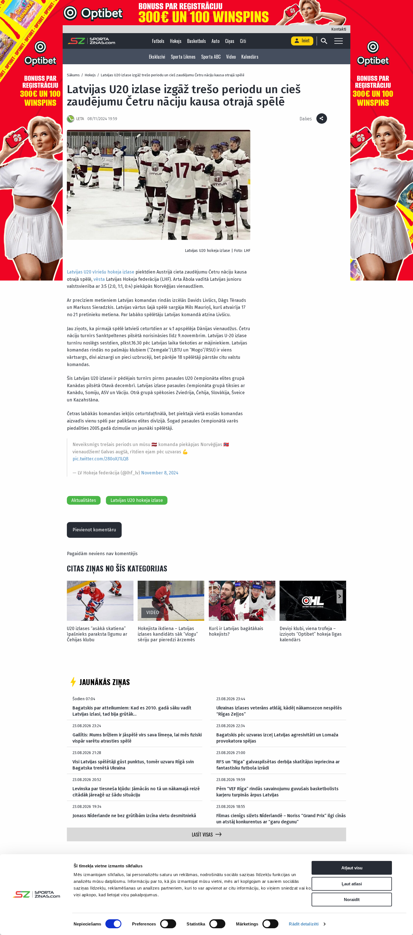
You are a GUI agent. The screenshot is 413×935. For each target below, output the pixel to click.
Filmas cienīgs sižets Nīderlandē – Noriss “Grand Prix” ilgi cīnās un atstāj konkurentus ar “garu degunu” (281, 818)
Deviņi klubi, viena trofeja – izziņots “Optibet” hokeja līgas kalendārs (311, 634)
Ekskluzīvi (157, 56)
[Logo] (91, 41)
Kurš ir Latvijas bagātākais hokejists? (236, 631)
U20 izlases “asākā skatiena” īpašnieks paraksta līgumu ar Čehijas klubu (97, 634)
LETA (80, 118)
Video (231, 56)
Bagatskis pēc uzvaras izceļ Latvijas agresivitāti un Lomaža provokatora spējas (277, 738)
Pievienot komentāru (94, 529)
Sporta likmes (183, 56)
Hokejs (175, 41)
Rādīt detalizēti (304, 924)
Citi (243, 41)
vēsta (99, 279)
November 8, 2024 (159, 472)
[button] (339, 596)
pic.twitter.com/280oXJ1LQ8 (100, 458)
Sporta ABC (211, 56)
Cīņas (229, 41)
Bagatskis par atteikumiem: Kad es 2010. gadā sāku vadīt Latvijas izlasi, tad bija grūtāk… (131, 711)
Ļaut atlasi (352, 883)
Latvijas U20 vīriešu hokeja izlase (100, 272)
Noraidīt (352, 899)
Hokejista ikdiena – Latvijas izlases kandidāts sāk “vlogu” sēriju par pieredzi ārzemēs (168, 634)
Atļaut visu (351, 867)
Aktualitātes (83, 500)
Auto (215, 41)
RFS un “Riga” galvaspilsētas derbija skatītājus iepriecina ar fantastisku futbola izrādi (278, 765)
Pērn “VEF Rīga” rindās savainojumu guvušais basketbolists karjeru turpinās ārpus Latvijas (277, 792)
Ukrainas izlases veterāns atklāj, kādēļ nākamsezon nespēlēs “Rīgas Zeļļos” (279, 711)
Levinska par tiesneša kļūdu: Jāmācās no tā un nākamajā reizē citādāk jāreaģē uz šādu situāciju (136, 792)
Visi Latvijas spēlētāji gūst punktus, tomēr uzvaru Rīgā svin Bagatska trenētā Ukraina (133, 765)
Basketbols (196, 41)
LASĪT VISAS (202, 834)
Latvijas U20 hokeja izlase (136, 500)
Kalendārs (249, 56)
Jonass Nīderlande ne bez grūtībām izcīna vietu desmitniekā (134, 815)
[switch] (168, 923)
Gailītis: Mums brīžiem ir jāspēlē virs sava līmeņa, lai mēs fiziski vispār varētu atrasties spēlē (137, 738)
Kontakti (338, 29)
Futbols (158, 41)
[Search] (324, 40)
